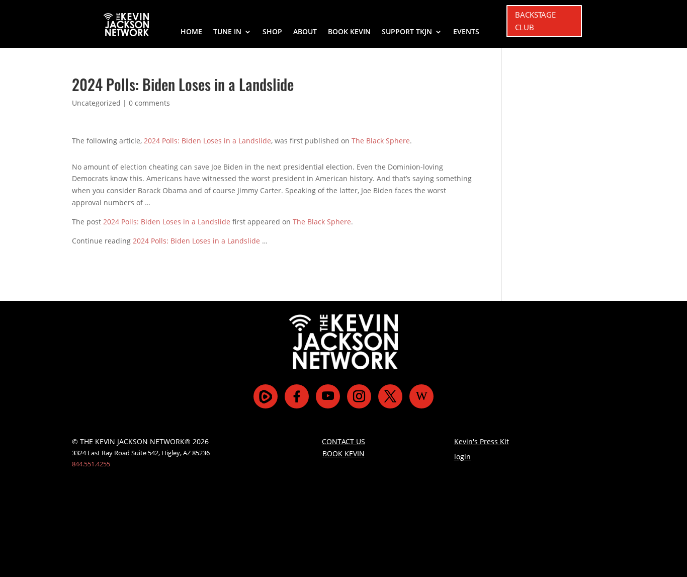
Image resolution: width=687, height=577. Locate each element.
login (462, 456)
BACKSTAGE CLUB (535, 21)
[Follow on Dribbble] (421, 396)
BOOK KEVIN (349, 32)
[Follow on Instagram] (359, 396)
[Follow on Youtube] (328, 396)
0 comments (149, 103)
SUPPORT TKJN (407, 32)
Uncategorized (96, 103)
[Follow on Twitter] (390, 396)
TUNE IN (227, 32)
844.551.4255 (91, 463)
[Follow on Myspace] (265, 396)
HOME (191, 32)
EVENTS (466, 32)
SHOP (272, 32)
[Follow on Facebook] (297, 396)
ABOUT (305, 32)
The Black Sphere (381, 140)
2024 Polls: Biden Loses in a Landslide (207, 140)
